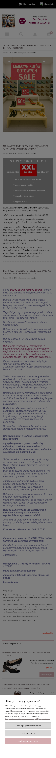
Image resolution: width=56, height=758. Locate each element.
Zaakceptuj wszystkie (28, 741)
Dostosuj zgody (28, 733)
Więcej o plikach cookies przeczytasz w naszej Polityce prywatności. (27, 719)
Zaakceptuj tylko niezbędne (28, 725)
